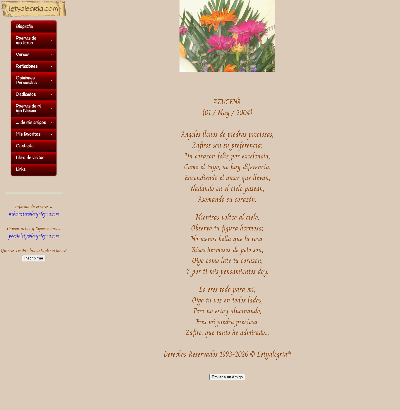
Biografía (24, 26)
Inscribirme (33, 258)
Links (20, 169)
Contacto (25, 146)
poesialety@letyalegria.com (34, 236)
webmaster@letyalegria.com (34, 214)
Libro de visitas (30, 158)
